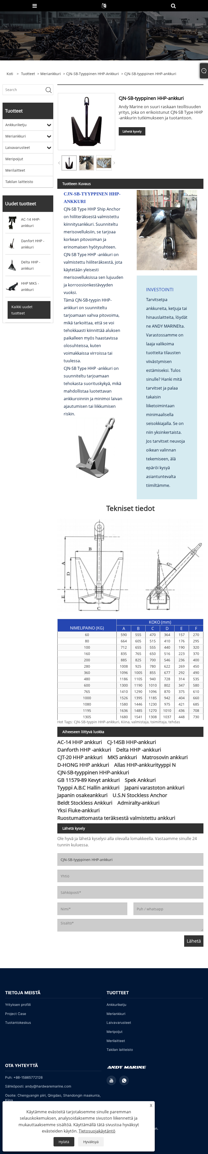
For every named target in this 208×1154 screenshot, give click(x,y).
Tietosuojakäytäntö (97, 1131)
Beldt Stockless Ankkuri (84, 802)
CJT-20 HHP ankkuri (79, 757)
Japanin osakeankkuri (82, 795)
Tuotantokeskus (18, 1023)
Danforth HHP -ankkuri (84, 749)
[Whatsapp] (124, 1080)
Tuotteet (28, 73)
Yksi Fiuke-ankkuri (78, 810)
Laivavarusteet (17, 147)
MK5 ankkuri (122, 757)
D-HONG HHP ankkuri (83, 764)
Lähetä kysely (132, 131)
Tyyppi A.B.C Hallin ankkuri (88, 787)
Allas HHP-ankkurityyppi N (145, 764)
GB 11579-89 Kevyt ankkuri (88, 780)
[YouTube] (111, 1080)
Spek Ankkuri (140, 780)
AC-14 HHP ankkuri (79, 742)
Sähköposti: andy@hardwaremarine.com (38, 1086)
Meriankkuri (50, 73)
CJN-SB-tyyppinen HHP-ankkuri (92, 73)
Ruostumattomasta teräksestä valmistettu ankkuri (116, 817)
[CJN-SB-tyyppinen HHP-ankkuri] (69, 163)
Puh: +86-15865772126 (24, 1077)
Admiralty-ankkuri (138, 802)
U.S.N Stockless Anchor (140, 795)
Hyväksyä (91, 1141)
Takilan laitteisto (19, 181)
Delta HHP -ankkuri (138, 749)
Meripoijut (14, 158)
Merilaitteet (15, 170)
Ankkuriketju (16, 124)
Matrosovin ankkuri (165, 757)
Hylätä (64, 1141)
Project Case (15, 1014)
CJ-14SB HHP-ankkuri (131, 742)
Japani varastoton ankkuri (154, 787)
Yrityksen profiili (18, 1005)
